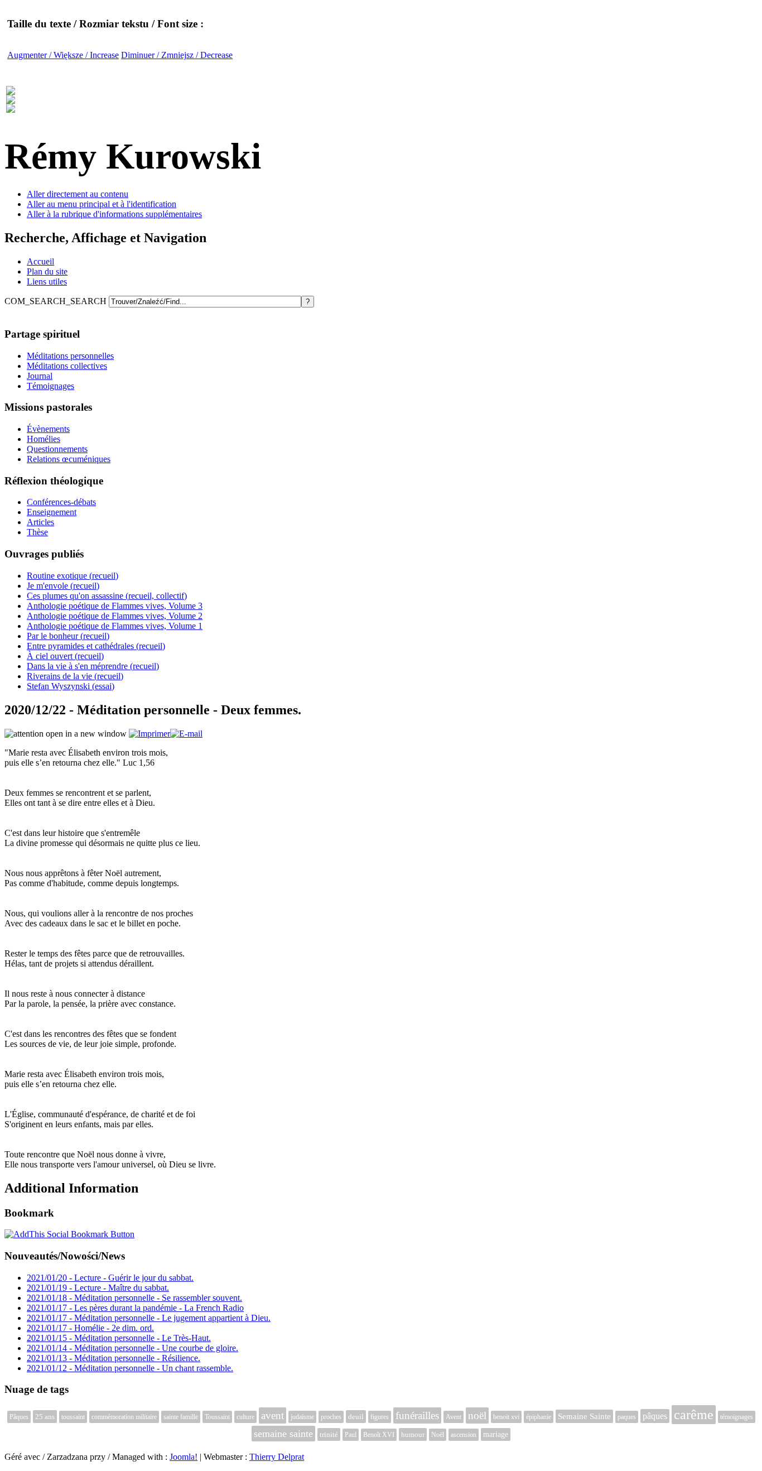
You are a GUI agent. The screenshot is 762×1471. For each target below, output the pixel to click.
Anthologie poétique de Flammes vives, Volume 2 (114, 616)
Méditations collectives (67, 366)
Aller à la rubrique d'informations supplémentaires (114, 214)
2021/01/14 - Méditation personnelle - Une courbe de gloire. (132, 1348)
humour (413, 1434)
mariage (495, 1434)
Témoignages (50, 386)
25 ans (45, 1416)
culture (245, 1417)
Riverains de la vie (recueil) (75, 676)
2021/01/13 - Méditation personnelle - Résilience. (113, 1358)
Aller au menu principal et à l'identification (101, 204)
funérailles (417, 1415)
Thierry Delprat (276, 1457)
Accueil (40, 261)
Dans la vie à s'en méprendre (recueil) (93, 666)
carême (693, 1414)
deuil (356, 1416)
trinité (329, 1434)
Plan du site (47, 271)
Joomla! (183, 1457)
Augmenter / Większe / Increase (63, 55)
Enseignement (51, 512)
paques (627, 1417)
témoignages (736, 1417)
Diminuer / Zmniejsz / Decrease (177, 55)
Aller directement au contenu (77, 194)
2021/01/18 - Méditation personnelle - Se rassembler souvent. (134, 1297)
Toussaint (217, 1417)
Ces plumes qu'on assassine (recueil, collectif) (107, 595)
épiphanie (538, 1417)
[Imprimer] (149, 733)
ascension (463, 1435)
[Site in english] (10, 107)
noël (477, 1415)
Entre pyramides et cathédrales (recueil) (96, 646)
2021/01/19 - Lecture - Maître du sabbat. (98, 1287)
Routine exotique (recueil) (72, 575)
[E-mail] (186, 733)
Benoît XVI (378, 1435)
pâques (655, 1416)
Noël (437, 1435)
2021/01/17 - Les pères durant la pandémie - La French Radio (135, 1308)
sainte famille (180, 1417)
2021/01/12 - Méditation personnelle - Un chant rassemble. (130, 1368)
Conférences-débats (61, 502)
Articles (40, 522)
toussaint (73, 1417)
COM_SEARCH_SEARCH (56, 301)
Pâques (18, 1417)
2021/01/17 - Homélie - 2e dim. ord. (90, 1328)
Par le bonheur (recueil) (68, 636)
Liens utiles (47, 281)
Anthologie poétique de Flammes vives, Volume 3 (114, 605)
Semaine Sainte (584, 1416)
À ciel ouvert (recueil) (65, 656)
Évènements (48, 429)
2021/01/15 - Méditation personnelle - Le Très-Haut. (119, 1338)
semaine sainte (283, 1433)
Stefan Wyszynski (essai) (70, 686)
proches (331, 1417)
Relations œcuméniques (68, 459)
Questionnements (57, 449)
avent (272, 1415)
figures (379, 1417)
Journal (39, 376)
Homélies (43, 439)
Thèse (37, 532)
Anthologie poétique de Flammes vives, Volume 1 (114, 626)
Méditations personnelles (70, 355)
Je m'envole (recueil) (63, 585)
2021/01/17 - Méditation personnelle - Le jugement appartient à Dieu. (149, 1318)
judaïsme (302, 1417)
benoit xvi (506, 1417)
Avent (453, 1417)
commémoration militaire (124, 1417)
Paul (350, 1435)
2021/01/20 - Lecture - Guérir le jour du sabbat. (110, 1277)
